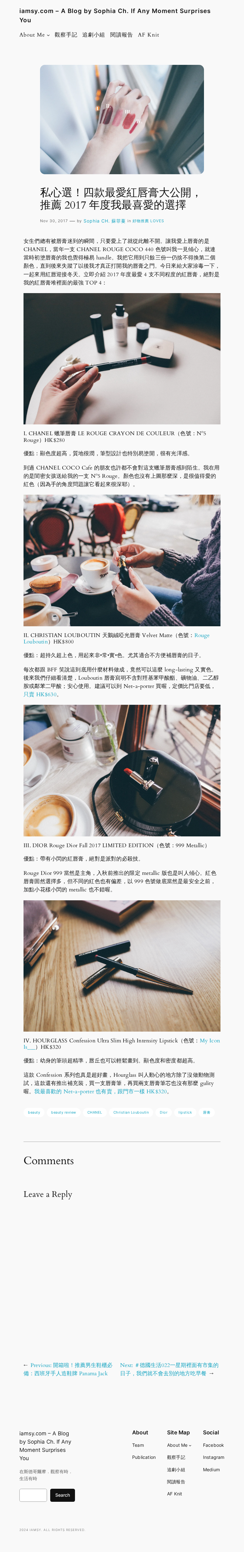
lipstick (185, 1112)
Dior (163, 1112)
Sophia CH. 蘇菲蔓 (105, 220)
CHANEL (94, 1112)
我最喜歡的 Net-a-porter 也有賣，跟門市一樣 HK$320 (100, 1091)
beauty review (63, 1112)
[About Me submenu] (48, 35)
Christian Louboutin (131, 1112)
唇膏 (206, 1112)
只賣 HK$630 (40, 694)
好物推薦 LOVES (148, 220)
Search (62, 1495)
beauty (34, 1112)
